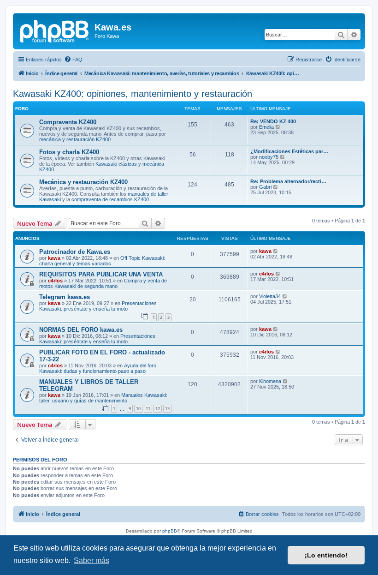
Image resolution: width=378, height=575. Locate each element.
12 (157, 409)
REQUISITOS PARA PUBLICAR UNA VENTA (101, 274)
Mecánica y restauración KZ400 (83, 182)
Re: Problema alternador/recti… (288, 181)
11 (148, 409)
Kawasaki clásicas (116, 164)
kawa (54, 258)
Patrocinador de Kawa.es (74, 251)
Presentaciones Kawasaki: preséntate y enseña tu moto (98, 305)
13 (167, 409)
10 (138, 409)
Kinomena (270, 381)
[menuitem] (73, 59)
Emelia (266, 127)
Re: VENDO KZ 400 (273, 121)
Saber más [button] (91, 560)
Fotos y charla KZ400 (69, 152)
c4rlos (55, 280)
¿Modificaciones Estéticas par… (289, 151)
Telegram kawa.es (64, 296)
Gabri (265, 187)
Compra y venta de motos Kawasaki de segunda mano (103, 283)
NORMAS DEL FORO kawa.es (81, 329)
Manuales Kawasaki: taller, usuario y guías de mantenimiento (103, 397)
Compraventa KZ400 (67, 122)
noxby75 (268, 157)
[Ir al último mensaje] (276, 251)
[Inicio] (54, 30)
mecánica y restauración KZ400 (75, 139)
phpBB (169, 530)
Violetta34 (270, 296)
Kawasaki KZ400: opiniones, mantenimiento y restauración (132, 94)
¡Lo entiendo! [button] (326, 555)
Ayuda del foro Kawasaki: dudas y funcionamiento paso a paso (97, 368)
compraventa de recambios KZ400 (110, 199)
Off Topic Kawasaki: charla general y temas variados (102, 260)
